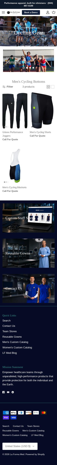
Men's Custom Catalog (15, 342)
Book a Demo (31, 12)
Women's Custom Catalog (17, 347)
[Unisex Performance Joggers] (14, 110)
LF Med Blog (9, 353)
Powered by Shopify (35, 454)
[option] (28, 60)
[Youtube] (8, 392)
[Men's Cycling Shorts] (42, 110)
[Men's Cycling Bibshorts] (14, 165)
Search (6, 320)
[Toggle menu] (3, 12)
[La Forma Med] (13, 12)
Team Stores (9, 331)
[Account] (47, 12)
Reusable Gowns (12, 336)
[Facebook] (3, 392)
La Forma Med (17, 454)
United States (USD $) (18, 446)
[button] (23, 67)
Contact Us (8, 325)
